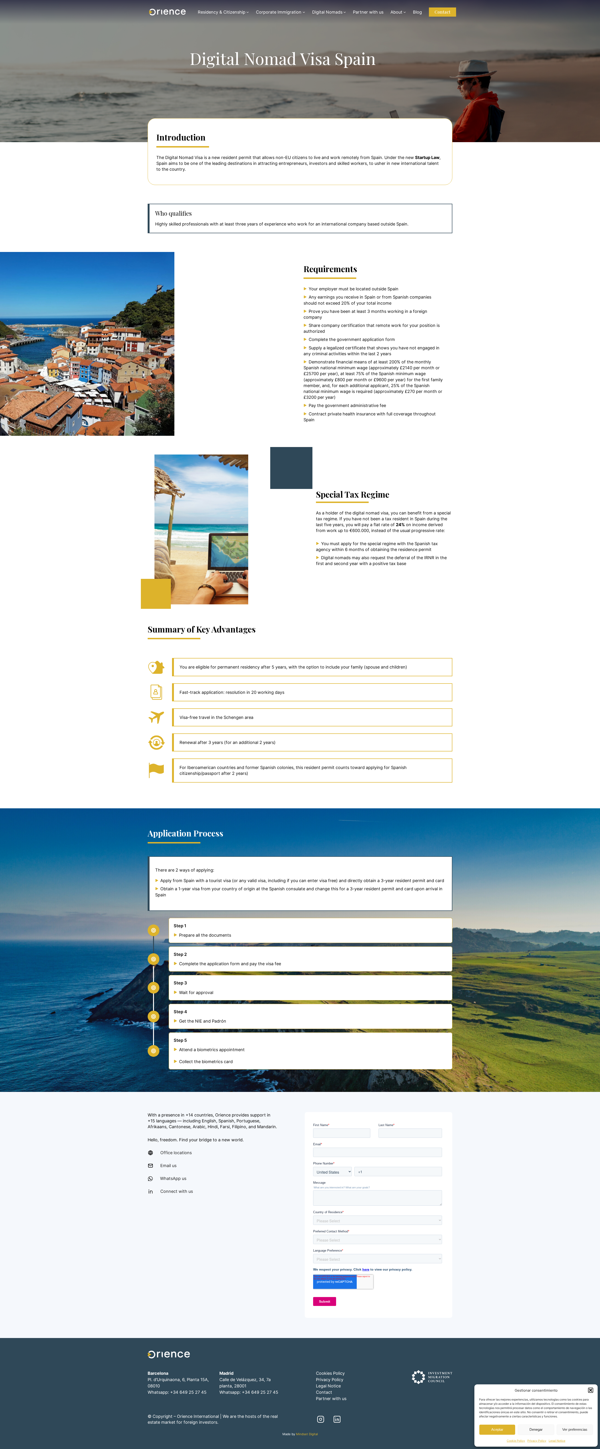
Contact (442, 12)
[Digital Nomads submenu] (344, 12)
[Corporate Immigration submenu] (304, 12)
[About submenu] (404, 12)
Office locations (176, 1152)
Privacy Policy (536, 1440)
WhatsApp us (173, 1178)
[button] (590, 1390)
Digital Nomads (327, 12)
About (396, 12)
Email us (168, 1165)
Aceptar (497, 1429)
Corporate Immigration (278, 12)
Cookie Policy (516, 1440)
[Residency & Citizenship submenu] (247, 12)
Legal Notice (557, 1440)
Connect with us (176, 1191)
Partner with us (331, 1398)
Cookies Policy (330, 1373)
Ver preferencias (574, 1429)
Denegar (536, 1429)
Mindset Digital (307, 1434)
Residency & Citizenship (221, 12)
